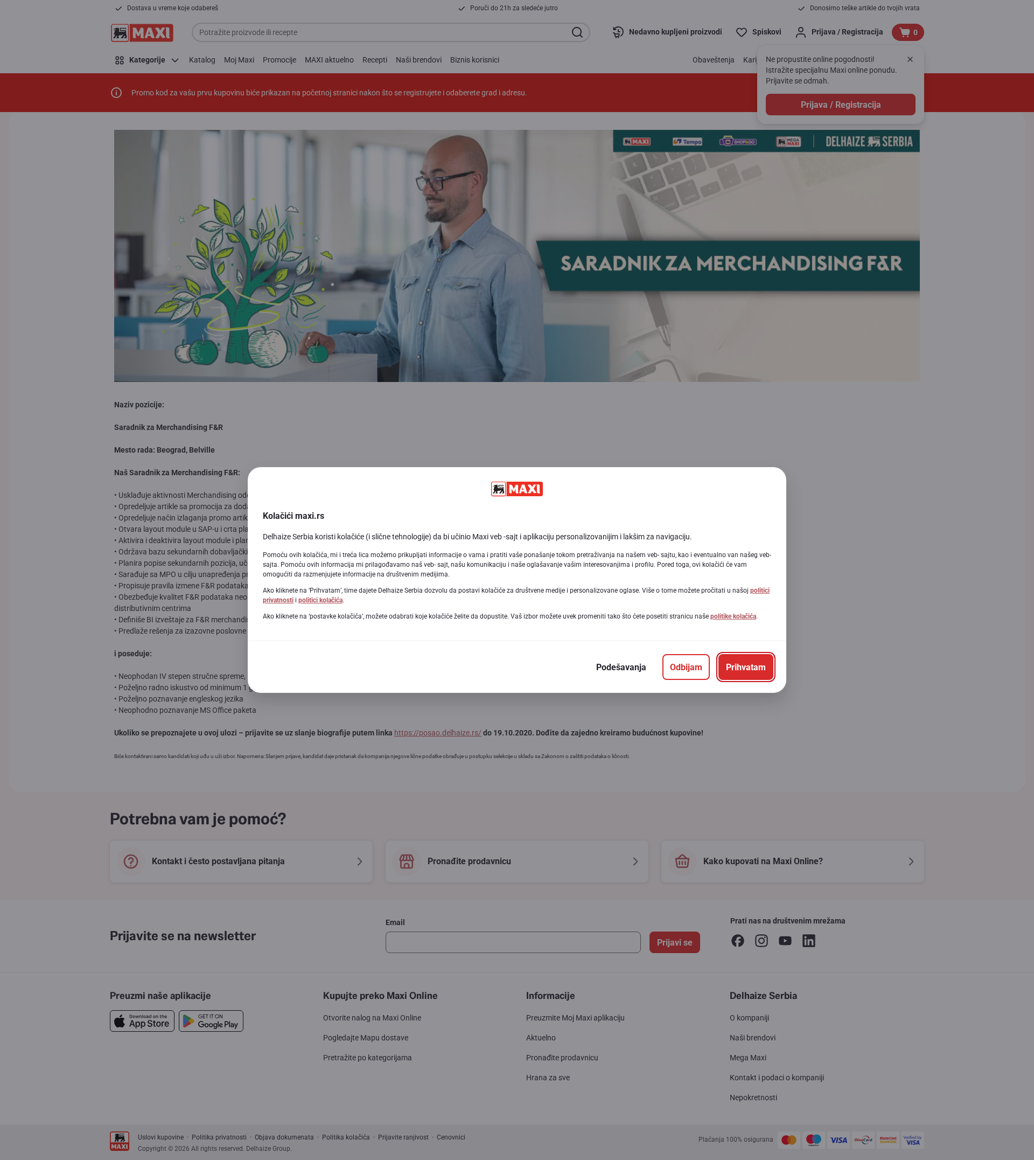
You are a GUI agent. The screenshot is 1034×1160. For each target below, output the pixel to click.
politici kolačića (320, 600)
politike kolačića (733, 616)
